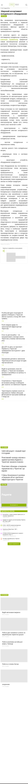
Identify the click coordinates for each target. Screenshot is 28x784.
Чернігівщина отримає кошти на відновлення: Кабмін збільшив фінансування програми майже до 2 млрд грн (14, 394)
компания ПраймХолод (9, 39)
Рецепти (6, 494)
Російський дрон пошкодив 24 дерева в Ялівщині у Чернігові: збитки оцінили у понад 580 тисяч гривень (13, 315)
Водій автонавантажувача (11, 612)
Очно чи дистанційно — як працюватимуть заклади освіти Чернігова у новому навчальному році (13, 338)
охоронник (6, 684)
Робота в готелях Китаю (10, 664)
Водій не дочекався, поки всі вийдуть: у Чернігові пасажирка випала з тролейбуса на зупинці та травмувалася (14, 371)
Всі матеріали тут (14, 505)
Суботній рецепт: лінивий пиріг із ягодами (14, 452)
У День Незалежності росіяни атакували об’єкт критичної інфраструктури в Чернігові (13, 477)
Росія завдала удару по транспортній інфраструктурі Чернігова (12, 327)
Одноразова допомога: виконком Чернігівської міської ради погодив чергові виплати (14, 361)
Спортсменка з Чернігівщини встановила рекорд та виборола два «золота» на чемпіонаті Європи (14, 383)
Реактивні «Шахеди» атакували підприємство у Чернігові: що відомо (14, 468)
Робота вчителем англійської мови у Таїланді (12, 643)
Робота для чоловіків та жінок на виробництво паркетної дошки (13, 634)
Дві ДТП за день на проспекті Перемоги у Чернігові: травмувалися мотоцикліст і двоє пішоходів (13, 350)
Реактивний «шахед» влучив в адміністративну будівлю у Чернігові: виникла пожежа (13, 459)
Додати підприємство (14, 543)
